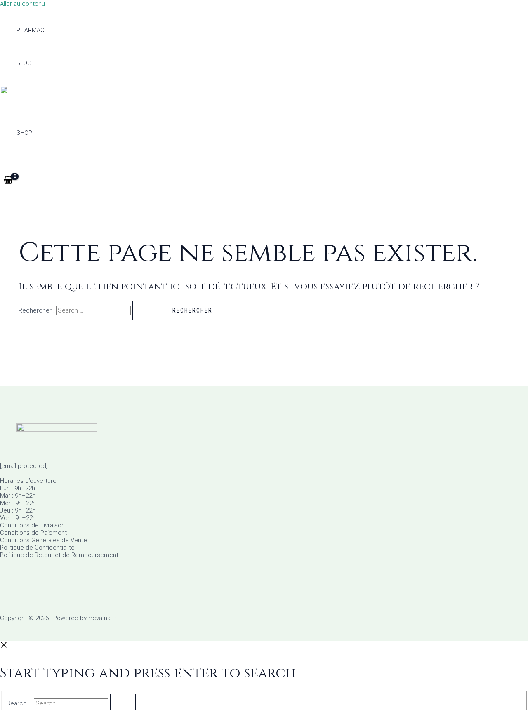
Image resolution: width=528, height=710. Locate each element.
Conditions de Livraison (32, 525)
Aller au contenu (22, 3)
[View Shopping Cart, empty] (8, 180)
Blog (23, 63)
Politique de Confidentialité (37, 547)
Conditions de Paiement (33, 532)
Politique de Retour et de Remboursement (59, 555)
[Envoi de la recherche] (145, 310)
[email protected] (23, 466)
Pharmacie (32, 30)
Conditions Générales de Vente (43, 540)
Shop (24, 132)
